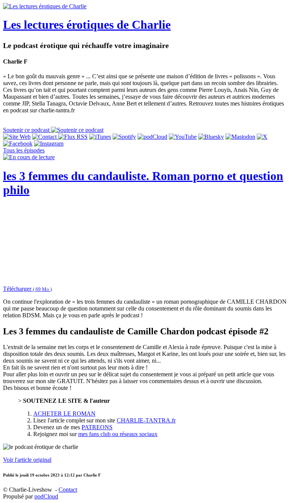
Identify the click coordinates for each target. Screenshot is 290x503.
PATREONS (97, 427)
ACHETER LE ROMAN (64, 413)
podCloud (46, 496)
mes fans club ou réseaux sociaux (117, 434)
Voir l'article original (27, 459)
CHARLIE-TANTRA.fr (146, 420)
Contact (68, 489)
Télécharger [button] (27, 289)
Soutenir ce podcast (27, 130)
